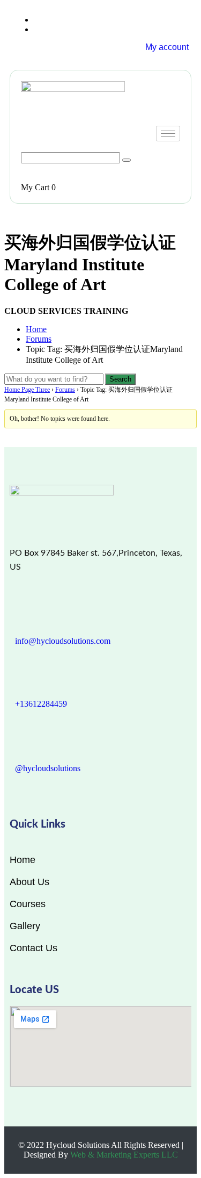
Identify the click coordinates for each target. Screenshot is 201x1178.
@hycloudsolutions (47, 768)
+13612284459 (41, 703)
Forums (38, 338)
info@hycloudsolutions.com (62, 640)
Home (36, 329)
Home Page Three (27, 389)
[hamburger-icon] (168, 133)
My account (167, 47)
